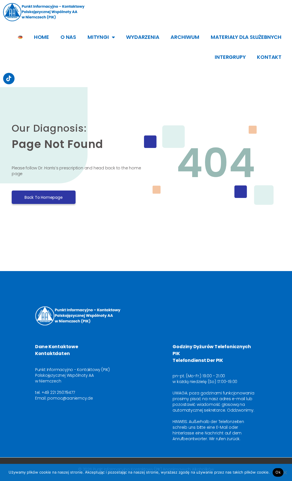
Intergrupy (230, 57)
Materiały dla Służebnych (246, 37)
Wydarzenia (142, 37)
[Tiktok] (9, 78)
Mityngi (98, 37)
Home (41, 37)
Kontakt (269, 57)
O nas (68, 37)
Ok (278, 472)
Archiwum (185, 37)
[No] (285, 472)
